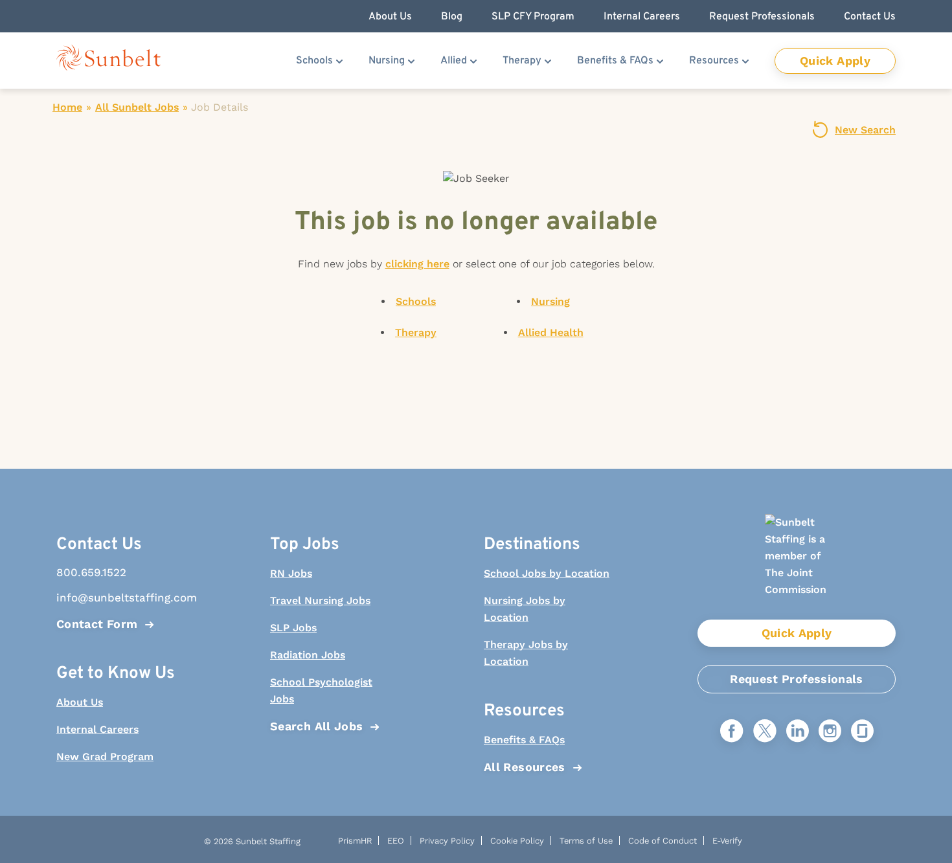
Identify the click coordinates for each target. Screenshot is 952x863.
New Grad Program (104, 756)
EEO (395, 840)
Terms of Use (586, 840)
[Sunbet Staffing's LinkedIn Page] (797, 732)
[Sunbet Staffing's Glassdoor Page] (862, 732)
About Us (79, 702)
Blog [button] (451, 16)
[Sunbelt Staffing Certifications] (796, 567)
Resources (714, 60)
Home (67, 107)
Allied (453, 60)
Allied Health (551, 332)
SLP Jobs (293, 628)
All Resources (524, 767)
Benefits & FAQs (615, 60)
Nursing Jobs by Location (524, 608)
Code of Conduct (662, 840)
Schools (314, 60)
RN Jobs (291, 573)
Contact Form (96, 624)
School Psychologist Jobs (321, 690)
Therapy (522, 60)
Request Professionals (796, 679)
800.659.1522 (91, 572)
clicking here (417, 264)
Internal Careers (97, 729)
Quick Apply (835, 60)
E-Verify (727, 840)
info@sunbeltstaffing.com (119, 597)
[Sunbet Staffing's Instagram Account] (830, 732)
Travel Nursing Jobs (320, 600)
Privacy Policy (447, 840)
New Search (865, 130)
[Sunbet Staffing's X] (764, 732)
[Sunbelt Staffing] (108, 60)
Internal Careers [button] (642, 16)
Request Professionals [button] (762, 16)
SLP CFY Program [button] (533, 16)
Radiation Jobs (307, 655)
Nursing (386, 60)
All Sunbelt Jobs (137, 107)
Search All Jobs (316, 726)
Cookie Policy (517, 840)
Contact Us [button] (870, 16)
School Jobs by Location (546, 573)
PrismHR (355, 840)
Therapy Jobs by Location (526, 652)
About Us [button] (390, 16)
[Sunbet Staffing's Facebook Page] (731, 732)
